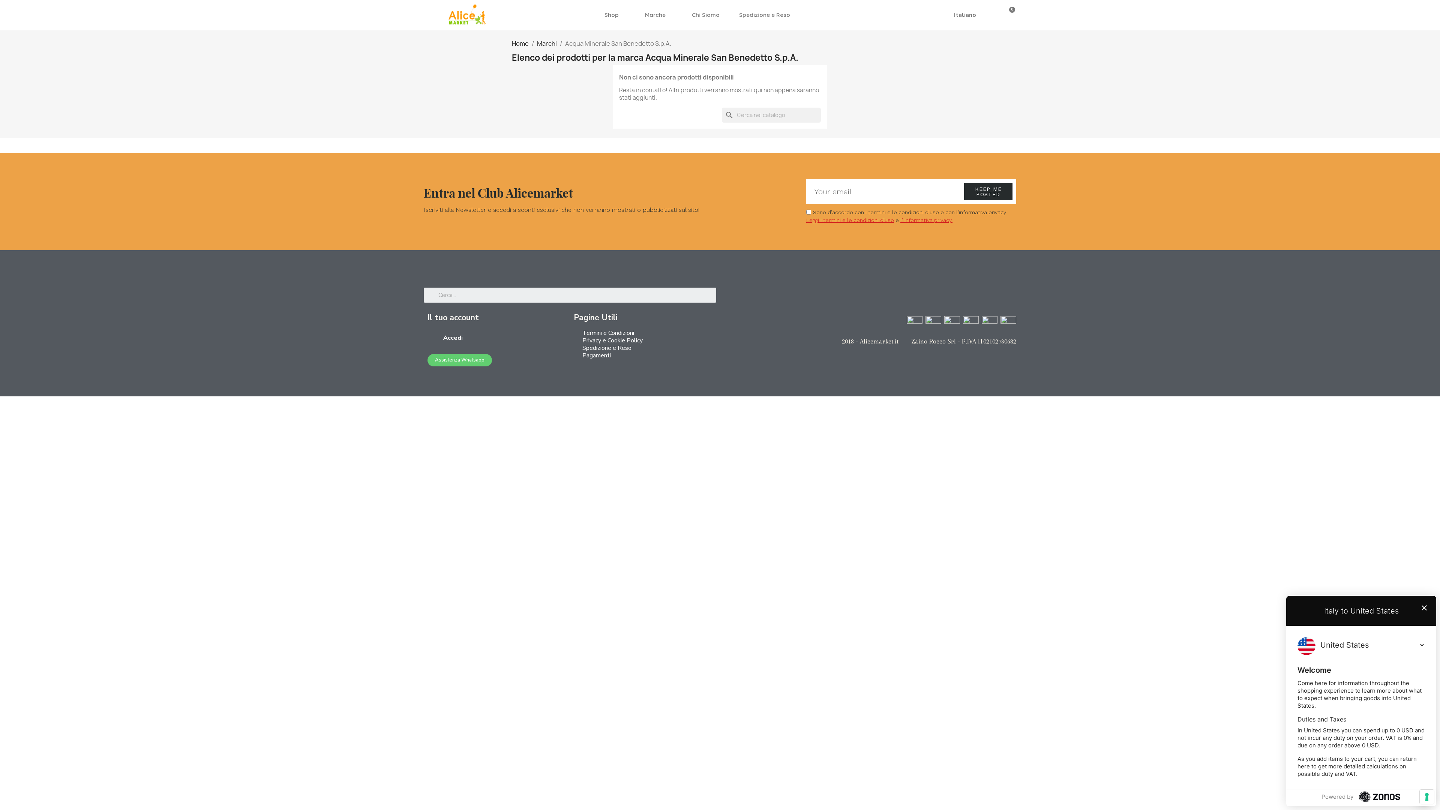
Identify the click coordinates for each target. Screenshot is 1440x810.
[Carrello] (1009, 15)
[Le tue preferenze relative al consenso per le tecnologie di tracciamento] (1427, 797)
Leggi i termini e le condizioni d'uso (850, 220)
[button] (939, 15)
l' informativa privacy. (926, 220)
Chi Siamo (706, 14)
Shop (611, 14)
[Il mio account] (997, 15)
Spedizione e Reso (764, 14)
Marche (655, 14)
